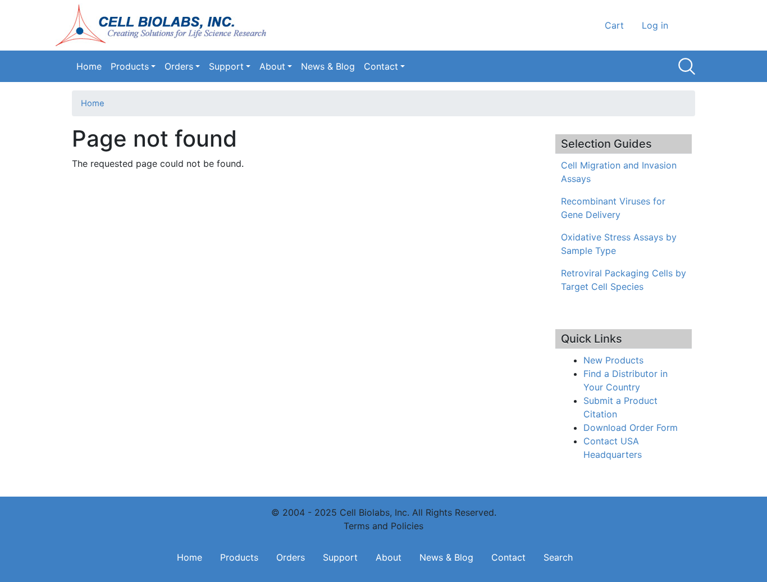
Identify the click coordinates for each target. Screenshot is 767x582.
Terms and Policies (383, 525)
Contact (381, 66)
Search (686, 66)
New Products (613, 360)
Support (226, 66)
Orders (179, 66)
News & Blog (328, 66)
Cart (614, 25)
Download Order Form (630, 427)
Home (89, 66)
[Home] (164, 25)
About (272, 66)
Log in (655, 25)
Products (130, 66)
